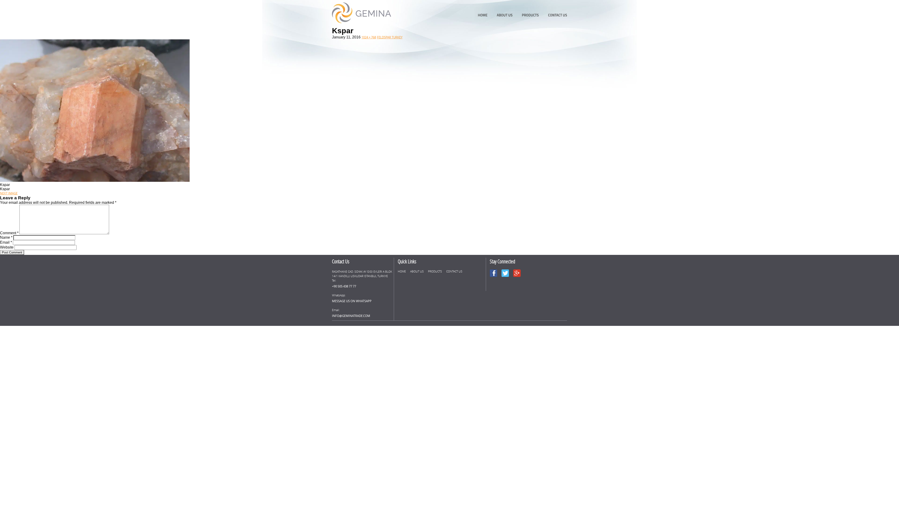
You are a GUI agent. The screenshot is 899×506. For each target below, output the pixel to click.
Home (482, 15)
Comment (9, 233)
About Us (504, 15)
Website (7, 247)
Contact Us (557, 15)
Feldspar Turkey (389, 37)
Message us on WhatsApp (352, 301)
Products (530, 15)
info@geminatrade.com (351, 316)
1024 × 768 (368, 37)
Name (6, 237)
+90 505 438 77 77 (344, 286)
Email (6, 242)
